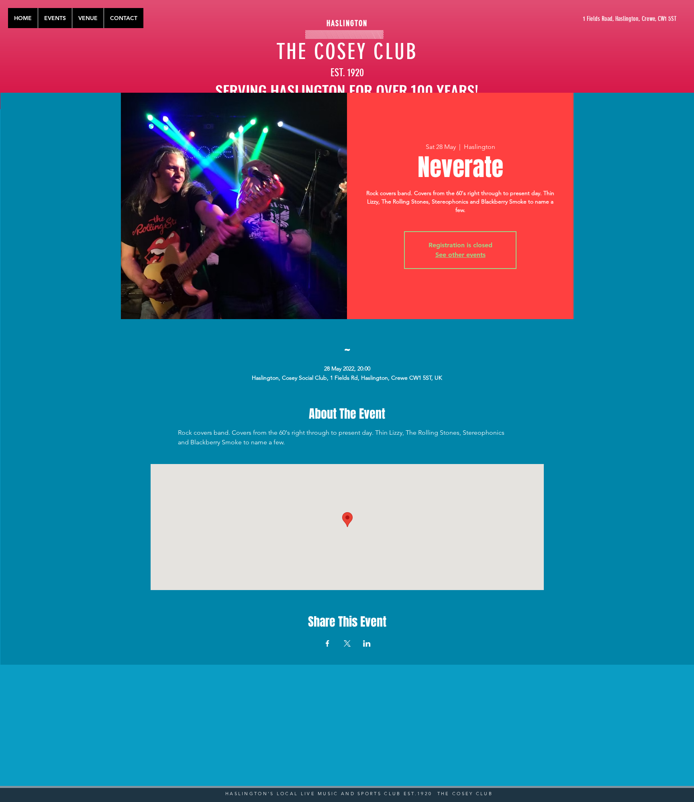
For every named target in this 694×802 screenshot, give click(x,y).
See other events (460, 255)
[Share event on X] (347, 643)
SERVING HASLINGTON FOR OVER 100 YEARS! (346, 90)
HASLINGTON (347, 23)
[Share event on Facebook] (327, 643)
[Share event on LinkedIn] (367, 643)
